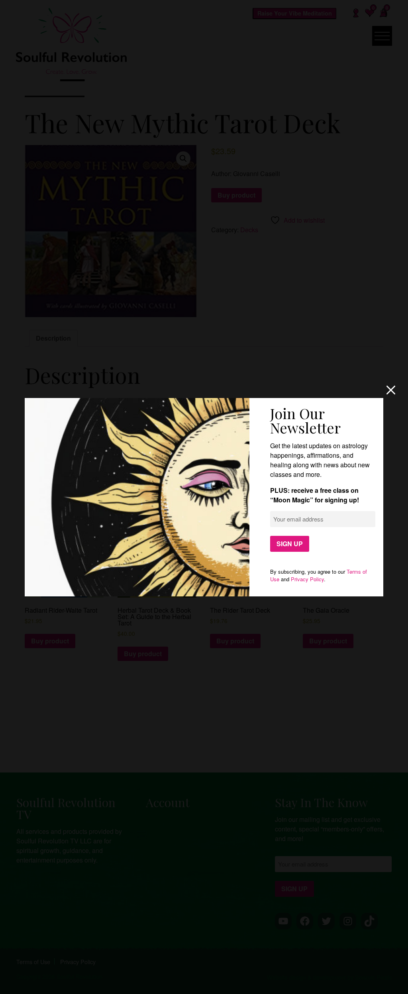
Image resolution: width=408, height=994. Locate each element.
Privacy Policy (307, 579)
